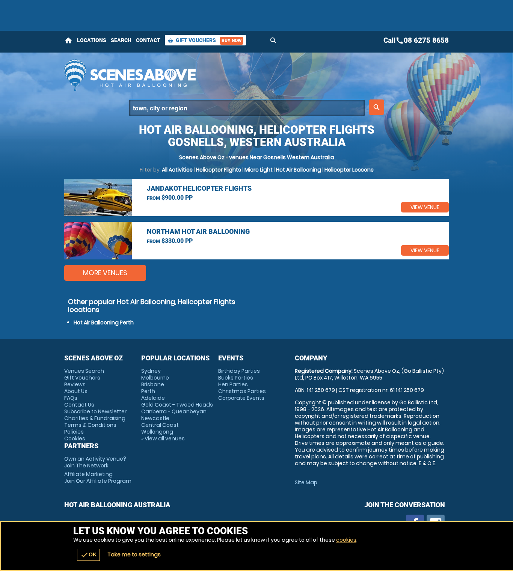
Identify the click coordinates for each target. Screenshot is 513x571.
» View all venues (163, 438)
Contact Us (79, 404)
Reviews (75, 384)
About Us (76, 391)
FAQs (70, 398)
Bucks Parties (235, 377)
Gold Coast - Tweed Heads (177, 404)
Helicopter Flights (218, 169)
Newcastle (155, 418)
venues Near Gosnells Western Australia (281, 157)
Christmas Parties (242, 391)
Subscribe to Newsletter (95, 411)
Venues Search (84, 371)
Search (121, 40)
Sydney (151, 371)
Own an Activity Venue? (95, 462)
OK (88, 555)
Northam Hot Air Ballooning (198, 231)
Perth (148, 391)
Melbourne (155, 377)
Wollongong (157, 431)
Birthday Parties (239, 371)
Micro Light (258, 169)
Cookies (74, 438)
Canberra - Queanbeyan (174, 411)
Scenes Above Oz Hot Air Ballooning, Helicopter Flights (189, 75)
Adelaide (153, 398)
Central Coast (160, 425)
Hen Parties (233, 384)
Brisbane (152, 384)
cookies (346, 540)
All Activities (177, 169)
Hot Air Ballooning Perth (104, 322)
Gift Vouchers (204, 40)
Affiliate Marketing (97, 477)
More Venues (105, 272)
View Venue (424, 207)
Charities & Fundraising (94, 418)
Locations (91, 40)
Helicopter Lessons (349, 169)
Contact (148, 40)
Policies (74, 431)
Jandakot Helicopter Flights (199, 188)
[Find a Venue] (247, 107)
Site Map (306, 482)
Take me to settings (134, 554)
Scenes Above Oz (202, 157)
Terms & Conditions (90, 425)
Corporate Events (241, 398)
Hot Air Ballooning (298, 169)
